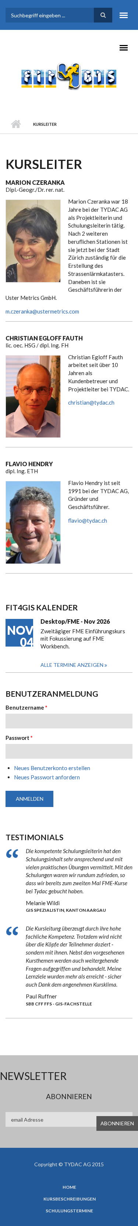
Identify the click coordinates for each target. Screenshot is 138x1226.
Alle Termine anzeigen (72, 665)
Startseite (16, 124)
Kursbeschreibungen (69, 1199)
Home (69, 1187)
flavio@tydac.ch (87, 520)
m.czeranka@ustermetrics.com (42, 311)
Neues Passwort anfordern (47, 777)
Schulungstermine (69, 1211)
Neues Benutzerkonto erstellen (52, 768)
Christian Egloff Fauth (44, 338)
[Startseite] (69, 75)
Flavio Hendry (29, 463)
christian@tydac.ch (91, 402)
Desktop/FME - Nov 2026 (75, 621)
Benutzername (26, 707)
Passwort (19, 737)
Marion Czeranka (35, 182)
